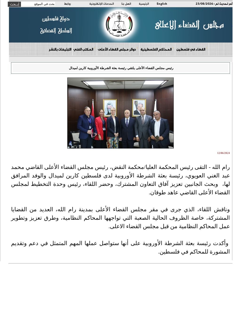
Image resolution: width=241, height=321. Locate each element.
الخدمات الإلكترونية (101, 3)
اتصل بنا (126, 3)
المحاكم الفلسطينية (156, 49)
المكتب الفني (83, 49)
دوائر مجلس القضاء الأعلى (117, 49)
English (162, 3)
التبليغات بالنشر (60, 49)
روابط (67, 3)
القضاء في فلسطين (190, 49)
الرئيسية (144, 3)
